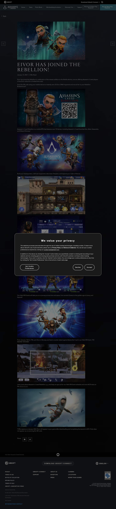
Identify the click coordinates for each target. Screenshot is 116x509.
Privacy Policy (56, 247)
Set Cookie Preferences (29, 267)
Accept (89, 267)
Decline (78, 267)
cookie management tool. (51, 250)
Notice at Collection (70, 247)
